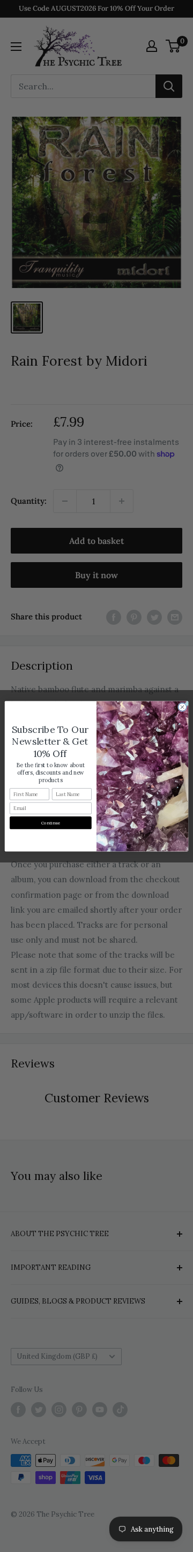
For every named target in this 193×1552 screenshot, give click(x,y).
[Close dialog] (182, 707)
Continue (51, 822)
